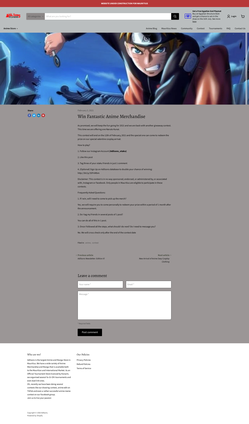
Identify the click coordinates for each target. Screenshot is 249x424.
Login (233, 16)
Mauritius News (169, 28)
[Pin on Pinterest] (43, 115)
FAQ (228, 28)
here (194, 21)
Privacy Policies (84, 360)
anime (88, 242)
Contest (201, 28)
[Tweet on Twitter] (34, 115)
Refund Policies (83, 364)
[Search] (175, 16)
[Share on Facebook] (29, 115)
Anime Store (10, 28)
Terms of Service (84, 368)
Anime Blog (151, 28)
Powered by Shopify (35, 415)
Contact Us (240, 28)
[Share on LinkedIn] (38, 115)
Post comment (90, 332)
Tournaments (215, 28)
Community (187, 28)
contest (95, 242)
